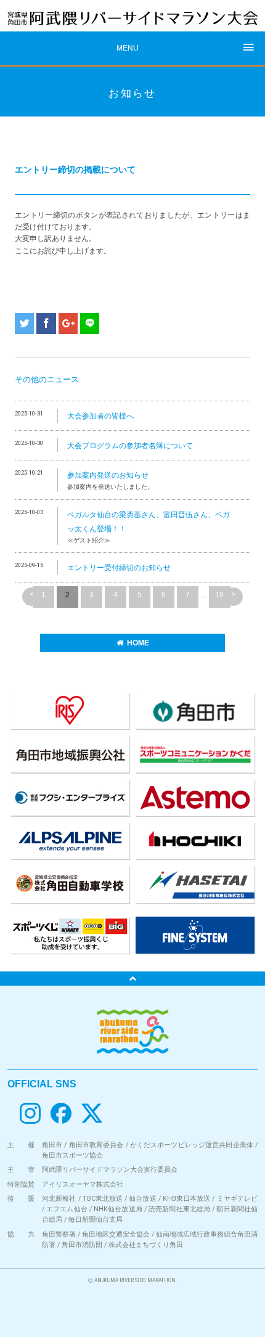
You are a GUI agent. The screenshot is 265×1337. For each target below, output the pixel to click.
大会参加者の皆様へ (100, 416)
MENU (127, 48)
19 (219, 595)
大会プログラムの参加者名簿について (130, 445)
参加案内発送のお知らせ (108, 475)
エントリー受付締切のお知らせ (119, 567)
